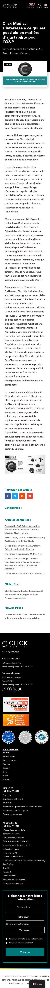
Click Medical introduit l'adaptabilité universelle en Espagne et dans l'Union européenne (24, 591)
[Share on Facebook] (8, 496)
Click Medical (27, 103)
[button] (4, 689)
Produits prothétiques (16, 53)
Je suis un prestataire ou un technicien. (26, 939)
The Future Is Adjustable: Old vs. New (23, 554)
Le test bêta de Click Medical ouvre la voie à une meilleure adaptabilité (25, 612)
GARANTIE (44, 976)
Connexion (30, 7)
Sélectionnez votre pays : (17, 924)
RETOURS (6, 980)
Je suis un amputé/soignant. (21, 943)
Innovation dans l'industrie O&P (22, 49)
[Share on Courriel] (30, 496)
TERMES (35, 976)
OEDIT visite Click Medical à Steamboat (24, 573)
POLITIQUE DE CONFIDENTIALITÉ (26, 980)
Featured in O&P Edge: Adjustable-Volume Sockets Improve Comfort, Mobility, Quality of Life (22, 529)
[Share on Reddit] (22, 496)
